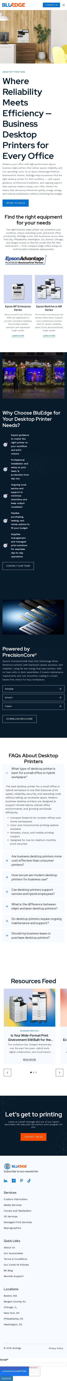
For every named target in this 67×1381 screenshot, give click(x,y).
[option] (29, 1026)
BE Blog (8, 1270)
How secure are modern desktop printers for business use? (34, 877)
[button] (33, 688)
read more (29, 1059)
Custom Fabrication (15, 1199)
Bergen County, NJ (15, 1301)
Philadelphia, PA (13, 1319)
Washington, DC (13, 1324)
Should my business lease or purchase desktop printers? (31, 935)
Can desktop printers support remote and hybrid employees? (33, 892)
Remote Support (14, 1276)
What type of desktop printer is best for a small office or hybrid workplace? (33, 773)
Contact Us (51, 5)
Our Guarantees (13, 1253)
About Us (9, 1247)
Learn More (18, 336)
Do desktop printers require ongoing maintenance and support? (37, 921)
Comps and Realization (17, 1211)
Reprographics (12, 1228)
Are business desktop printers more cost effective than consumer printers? (37, 860)
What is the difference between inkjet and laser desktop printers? (34, 906)
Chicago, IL (10, 1307)
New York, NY (11, 1313)
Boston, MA (10, 1296)
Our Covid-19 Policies (16, 1265)
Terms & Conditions (15, 1259)
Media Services (13, 1205)
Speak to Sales (15, 203)
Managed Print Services (18, 1222)
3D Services (11, 1216)
